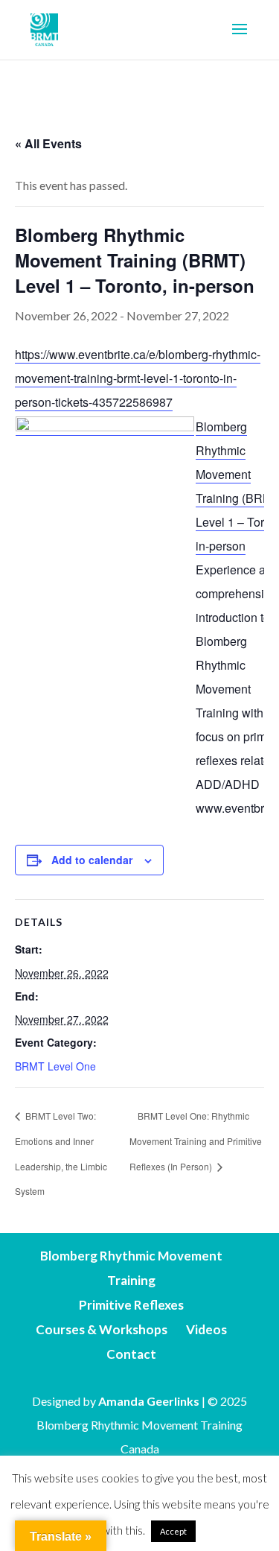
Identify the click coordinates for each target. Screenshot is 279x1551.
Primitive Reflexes (131, 1305)
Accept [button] (173, 1531)
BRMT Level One (55, 1066)
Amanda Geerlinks (148, 1401)
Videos (206, 1329)
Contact (131, 1354)
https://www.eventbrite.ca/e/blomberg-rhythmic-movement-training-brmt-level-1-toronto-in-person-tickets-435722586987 (137, 378)
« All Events (48, 143)
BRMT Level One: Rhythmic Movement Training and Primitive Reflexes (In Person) (195, 1141)
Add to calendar (91, 859)
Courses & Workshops (101, 1329)
